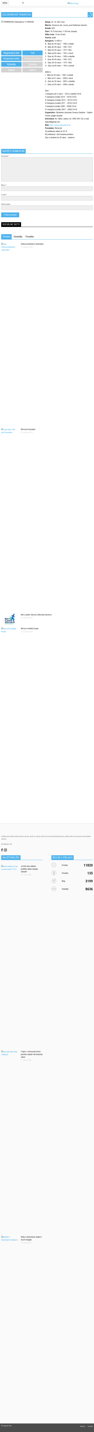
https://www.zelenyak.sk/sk (60, 125)
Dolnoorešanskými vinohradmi (32, 244)
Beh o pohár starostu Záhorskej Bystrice (36, 615)
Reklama (82, 1426)
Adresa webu (5, 204)
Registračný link (11, 52)
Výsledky (11, 64)
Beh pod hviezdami (28, 429)
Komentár (5, 156)
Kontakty (90, 1426)
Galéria (11, 70)
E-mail (4, 195)
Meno (3, 185)
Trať (32, 52)
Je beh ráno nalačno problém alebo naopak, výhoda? (29, 869)
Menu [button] (5, 3)
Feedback (90, 655)
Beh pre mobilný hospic (30, 628)
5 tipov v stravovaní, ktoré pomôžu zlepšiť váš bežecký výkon (32, 1054)
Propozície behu (11, 58)
